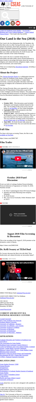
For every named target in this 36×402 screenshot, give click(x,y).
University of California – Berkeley (10, 324)
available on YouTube (6, 135)
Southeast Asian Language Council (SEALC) (14, 345)
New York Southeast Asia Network (10, 320)
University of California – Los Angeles (12, 326)
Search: (2, 9)
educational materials (21, 67)
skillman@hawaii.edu (7, 298)
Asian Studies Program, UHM (9, 364)
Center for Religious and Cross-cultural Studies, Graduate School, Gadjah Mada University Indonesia (17, 347)
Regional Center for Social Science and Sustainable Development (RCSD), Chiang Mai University (15, 354)
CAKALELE (4, 376)
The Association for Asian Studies (10, 343)
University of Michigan (7, 329)
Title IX (2, 394)
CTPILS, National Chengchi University (12, 357)
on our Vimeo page (9, 120)
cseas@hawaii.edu (5, 309)
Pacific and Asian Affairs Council (10, 378)
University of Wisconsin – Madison (10, 332)
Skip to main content (6, 1)
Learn (2, 383)
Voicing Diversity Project (10, 76)
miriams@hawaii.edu (23, 293)
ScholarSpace (4, 368)
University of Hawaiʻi (6, 379)
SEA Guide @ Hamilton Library (10, 374)
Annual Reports (5, 366)
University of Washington (8, 331)
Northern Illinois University (8, 322)
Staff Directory (4, 369)
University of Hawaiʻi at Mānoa (9, 327)
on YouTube (13, 108)
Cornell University (5, 319)
